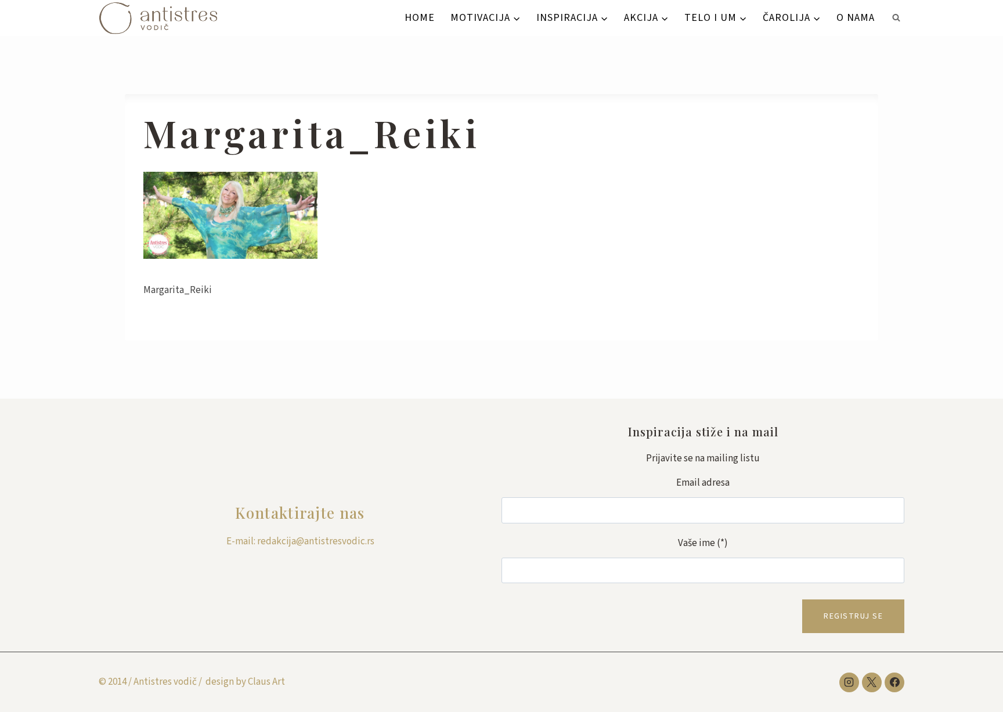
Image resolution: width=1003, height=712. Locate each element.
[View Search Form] (896, 18)
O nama (855, 17)
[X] (872, 682)
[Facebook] (894, 682)
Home (420, 17)
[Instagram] (849, 682)
